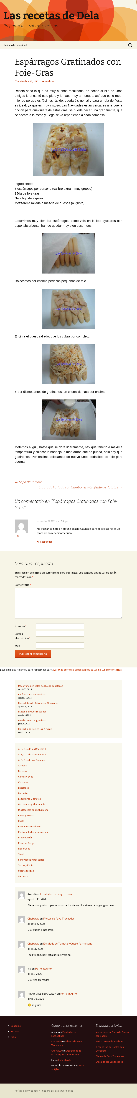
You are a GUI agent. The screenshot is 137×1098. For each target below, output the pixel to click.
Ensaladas (23, 787)
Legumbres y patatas (29, 798)
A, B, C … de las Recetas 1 (32, 749)
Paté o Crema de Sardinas (32, 694)
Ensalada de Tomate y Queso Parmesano (67, 943)
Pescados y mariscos (29, 826)
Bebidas (22, 771)
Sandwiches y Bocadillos (31, 859)
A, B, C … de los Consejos (31, 760)
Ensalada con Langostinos (32, 720)
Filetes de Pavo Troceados (32, 711)
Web (17, 645)
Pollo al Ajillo (43, 968)
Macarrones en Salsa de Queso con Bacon (40, 685)
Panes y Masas (26, 815)
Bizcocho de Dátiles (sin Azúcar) (35, 729)
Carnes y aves (25, 776)
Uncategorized (26, 870)
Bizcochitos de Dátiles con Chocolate (38, 703)
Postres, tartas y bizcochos (33, 832)
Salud (21, 854)
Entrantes (23, 793)
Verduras (49, 81)
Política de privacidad (15, 45)
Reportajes (24, 848)
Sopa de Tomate (28, 482)
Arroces (22, 765)
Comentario (23, 585)
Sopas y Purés (26, 865)
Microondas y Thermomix (31, 804)
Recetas (15, 1031)
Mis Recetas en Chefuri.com (33, 809)
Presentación (25, 837)
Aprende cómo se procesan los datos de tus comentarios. (87, 669)
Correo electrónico (23, 636)
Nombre (21, 626)
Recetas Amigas (26, 843)
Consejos (23, 782)
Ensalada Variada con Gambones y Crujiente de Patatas (80, 487)
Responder (46, 541)
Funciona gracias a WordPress (57, 1090)
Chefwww (33, 918)
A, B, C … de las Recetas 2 (32, 754)
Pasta (21, 821)
